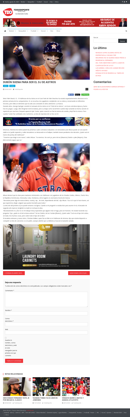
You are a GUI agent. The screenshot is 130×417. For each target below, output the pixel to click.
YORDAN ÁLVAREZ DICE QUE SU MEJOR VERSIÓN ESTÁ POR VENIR (15, 273)
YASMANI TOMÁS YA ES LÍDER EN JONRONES (45, 399)
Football (39, 2)
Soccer (46, 2)
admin (96, 87)
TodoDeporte (19, 89)
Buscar (96, 37)
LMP (23, 412)
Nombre (8, 310)
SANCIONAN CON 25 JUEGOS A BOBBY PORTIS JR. (80, 273)
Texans (92, 412)
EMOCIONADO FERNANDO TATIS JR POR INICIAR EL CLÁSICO (16, 399)
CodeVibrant (30, 410)
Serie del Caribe (30, 412)
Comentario (9, 290)
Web (6, 329)
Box (51, 2)
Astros (5, 86)
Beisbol (23, 2)
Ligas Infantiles (62, 412)
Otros (56, 2)
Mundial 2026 (118, 412)
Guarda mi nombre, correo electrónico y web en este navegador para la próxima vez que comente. (11, 347)
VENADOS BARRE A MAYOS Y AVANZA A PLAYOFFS (73, 399)
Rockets (79, 412)
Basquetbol (31, 2)
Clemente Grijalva (52, 412)
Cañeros (17, 412)
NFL (98, 412)
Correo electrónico (9, 320)
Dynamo (109, 412)
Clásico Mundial (40, 412)
